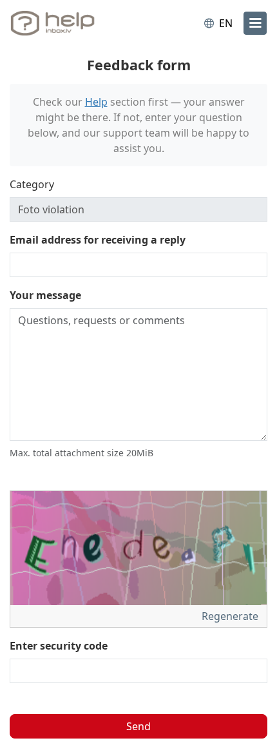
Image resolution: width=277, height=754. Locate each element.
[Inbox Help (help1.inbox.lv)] (63, 23)
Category (32, 184)
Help (96, 102)
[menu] (255, 23)
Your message (45, 295)
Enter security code (59, 646)
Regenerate (231, 616)
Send (138, 726)
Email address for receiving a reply (98, 240)
